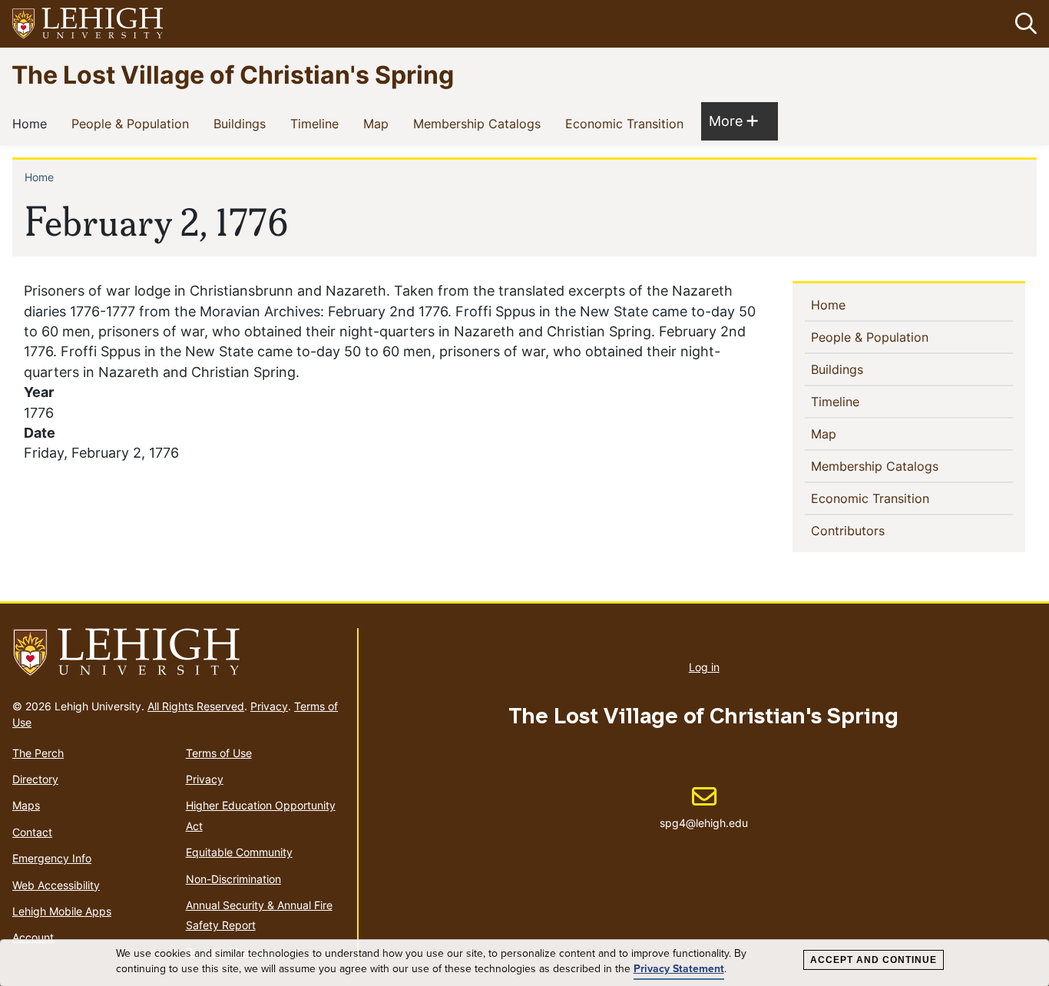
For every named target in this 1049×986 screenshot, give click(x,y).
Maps (26, 805)
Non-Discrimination (233, 879)
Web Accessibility (56, 885)
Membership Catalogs (480, 123)
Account (33, 937)
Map (379, 123)
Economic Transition (627, 123)
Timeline (317, 123)
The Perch (38, 753)
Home (32, 123)
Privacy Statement (679, 968)
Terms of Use (219, 753)
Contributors (873, 530)
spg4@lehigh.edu (704, 807)
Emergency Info (51, 858)
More (733, 121)
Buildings (242, 123)
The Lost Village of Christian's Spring (233, 74)
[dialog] (524, 963)
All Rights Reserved (195, 706)
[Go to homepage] (178, 652)
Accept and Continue (873, 960)
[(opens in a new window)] (88, 24)
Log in (704, 667)
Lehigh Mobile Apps (61, 911)
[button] (1022, 23)
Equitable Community (239, 852)
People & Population (133, 123)
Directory (35, 779)
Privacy (269, 706)
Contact (32, 832)
